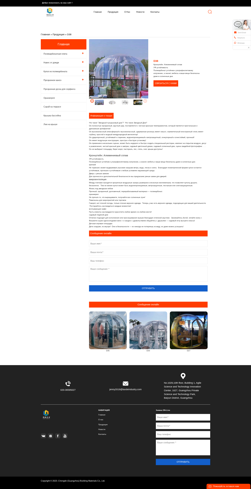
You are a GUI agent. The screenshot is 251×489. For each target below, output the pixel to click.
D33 (148, 351)
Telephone (241, 38)
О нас (100, 420)
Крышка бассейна (52, 115)
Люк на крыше (50, 124)
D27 (188, 351)
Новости (101, 429)
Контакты (102, 434)
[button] (92, 101)
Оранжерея (49, 98)
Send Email (242, 33)
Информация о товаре (101, 116)
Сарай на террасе (52, 107)
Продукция (58, 34)
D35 (108, 351)
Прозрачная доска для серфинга (59, 89)
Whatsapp (241, 43)
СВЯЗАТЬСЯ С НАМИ (166, 83)
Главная (45, 34)
